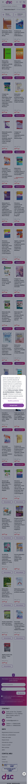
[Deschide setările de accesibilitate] (24, 774)
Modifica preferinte (13, 401)
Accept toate (13, 405)
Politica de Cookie (13, 390)
